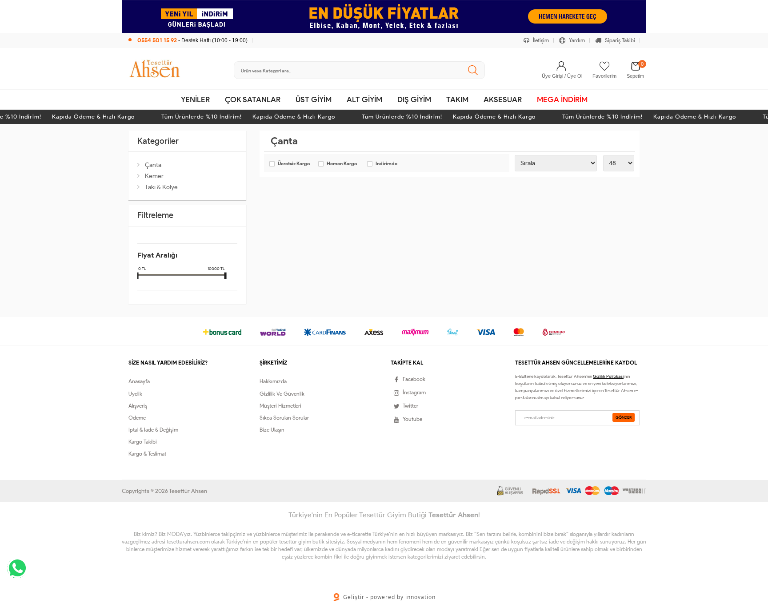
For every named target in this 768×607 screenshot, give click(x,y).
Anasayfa (139, 381)
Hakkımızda (273, 381)
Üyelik (135, 393)
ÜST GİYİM (314, 99)
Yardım (576, 40)
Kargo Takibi (142, 441)
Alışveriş (137, 405)
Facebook (414, 379)
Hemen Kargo (342, 164)
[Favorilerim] (604, 66)
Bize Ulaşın (272, 429)
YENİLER (195, 99)
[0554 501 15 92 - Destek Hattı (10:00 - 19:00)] (188, 31)
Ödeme (137, 417)
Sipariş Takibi (619, 40)
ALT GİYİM (364, 99)
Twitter (410, 405)
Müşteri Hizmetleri (280, 405)
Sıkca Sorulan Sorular (284, 417)
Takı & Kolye (161, 187)
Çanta (153, 165)
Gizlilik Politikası (608, 376)
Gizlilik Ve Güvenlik (282, 393)
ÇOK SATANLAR (252, 99)
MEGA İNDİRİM (562, 99)
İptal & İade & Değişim (153, 429)
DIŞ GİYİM (414, 99)
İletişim (540, 40)
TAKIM (457, 99)
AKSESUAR (503, 99)
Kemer (154, 176)
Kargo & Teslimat (147, 453)
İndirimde (386, 164)
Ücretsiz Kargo (294, 164)
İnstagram (414, 392)
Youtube (412, 419)
